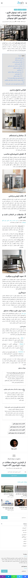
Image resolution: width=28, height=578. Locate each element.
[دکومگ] (20, 3)
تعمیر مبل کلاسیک (23, 507)
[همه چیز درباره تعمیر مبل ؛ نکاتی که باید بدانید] (7, 502)
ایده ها (24, 532)
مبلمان (24, 541)
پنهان (20, 55)
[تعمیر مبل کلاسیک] (21, 502)
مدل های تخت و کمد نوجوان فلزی (16, 433)
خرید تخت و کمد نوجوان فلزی (17, 427)
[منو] (2, 3)
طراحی (25, 539)
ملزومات (24, 546)
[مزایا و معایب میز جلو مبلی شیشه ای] (21, 489)
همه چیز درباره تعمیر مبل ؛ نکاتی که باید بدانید (7, 508)
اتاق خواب (24, 9)
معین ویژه (14, 449)
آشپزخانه (24, 528)
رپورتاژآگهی (24, 537)
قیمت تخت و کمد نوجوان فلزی (17, 430)
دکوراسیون (19, 9)
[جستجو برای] (26, 3)
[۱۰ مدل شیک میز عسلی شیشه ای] (7, 489)
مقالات (15, 9)
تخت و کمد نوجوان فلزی (18, 424)
